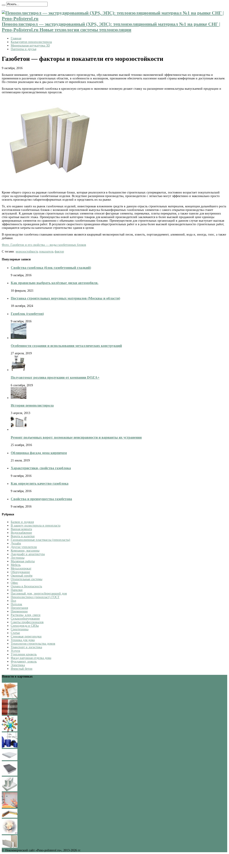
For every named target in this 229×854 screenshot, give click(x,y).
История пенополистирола (32, 405)
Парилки (17, 590)
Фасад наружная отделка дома (31, 658)
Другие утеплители (24, 547)
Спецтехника (19, 629)
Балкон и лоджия (22, 522)
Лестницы (17, 557)
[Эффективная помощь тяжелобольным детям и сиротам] (9, 730)
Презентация (19, 608)
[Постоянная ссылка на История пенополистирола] (18, 397)
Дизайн (16, 543)
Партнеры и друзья (23, 49)
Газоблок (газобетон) (27, 314)
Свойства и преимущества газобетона (41, 499)
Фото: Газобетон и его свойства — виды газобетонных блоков (44, 244)
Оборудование (20, 572)
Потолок (16, 604)
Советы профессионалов (27, 622)
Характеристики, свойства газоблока (41, 468)
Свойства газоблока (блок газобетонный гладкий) (51, 268)
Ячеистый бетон (21, 668)
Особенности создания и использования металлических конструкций (66, 346)
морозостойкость (27, 251)
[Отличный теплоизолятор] (9, 790)
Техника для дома (23, 640)
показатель (46, 251)
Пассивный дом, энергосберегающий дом (39, 593)
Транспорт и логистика (26, 647)
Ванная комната (21, 529)
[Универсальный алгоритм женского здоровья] (9, 807)
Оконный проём (21, 575)
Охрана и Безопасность (26, 586)
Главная (16, 38)
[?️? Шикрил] (9, 714)
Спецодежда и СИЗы (25, 625)
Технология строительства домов (33, 643)
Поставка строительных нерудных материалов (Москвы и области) (65, 298)
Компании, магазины (25, 550)
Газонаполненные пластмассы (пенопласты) (40, 540)
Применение (19, 611)
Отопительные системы (26, 579)
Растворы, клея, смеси (25, 615)
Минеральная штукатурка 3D (30, 45)
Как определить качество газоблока (39, 483)
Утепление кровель (24, 654)
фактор (59, 251)
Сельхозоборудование (25, 618)
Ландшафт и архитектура (28, 554)
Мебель (16, 565)
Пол (13, 600)
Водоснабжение (21, 532)
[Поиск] (3, 5)
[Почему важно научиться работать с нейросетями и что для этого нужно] (9, 833)
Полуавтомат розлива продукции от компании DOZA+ (55, 377)
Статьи (15, 633)
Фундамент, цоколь (24, 661)
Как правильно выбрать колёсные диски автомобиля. (54, 283)
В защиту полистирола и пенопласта (35, 525)
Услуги (15, 650)
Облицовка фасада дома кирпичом (39, 453)
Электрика (18, 665)
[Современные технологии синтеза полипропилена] (9, 747)
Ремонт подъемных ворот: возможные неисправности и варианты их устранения (76, 437)
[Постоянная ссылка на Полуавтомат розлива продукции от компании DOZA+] (18, 370)
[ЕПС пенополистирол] (9, 759)
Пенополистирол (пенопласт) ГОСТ (35, 597)
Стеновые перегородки (26, 636)
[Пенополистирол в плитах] (9, 846)
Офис (14, 582)
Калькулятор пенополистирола (31, 42)
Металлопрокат (21, 568)
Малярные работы (23, 561)
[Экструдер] (9, 774)
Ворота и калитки (23, 536)
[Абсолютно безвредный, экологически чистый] (9, 816)
